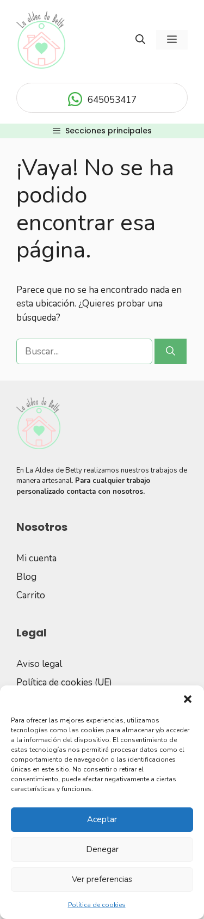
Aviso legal (39, 664)
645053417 (112, 100)
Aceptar (102, 819)
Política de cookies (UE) (64, 682)
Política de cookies (97, 904)
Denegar (102, 849)
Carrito (30, 595)
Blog (26, 577)
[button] (187, 699)
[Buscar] (170, 352)
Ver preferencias (102, 879)
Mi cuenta (36, 558)
